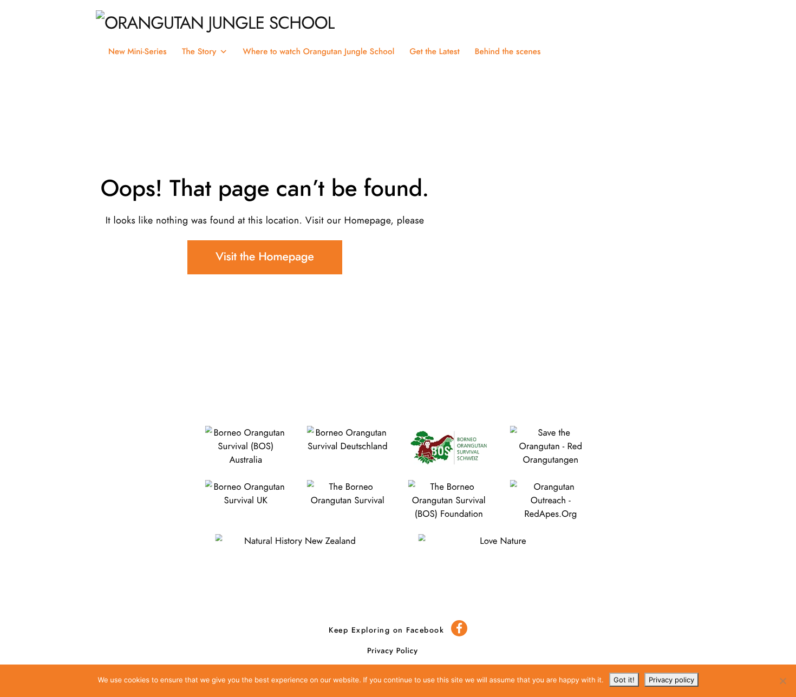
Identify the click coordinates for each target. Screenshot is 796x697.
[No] (782, 680)
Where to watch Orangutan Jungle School (319, 52)
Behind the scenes (508, 52)
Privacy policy (671, 679)
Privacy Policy (392, 651)
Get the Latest (434, 52)
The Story (199, 52)
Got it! (624, 679)
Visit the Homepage (265, 257)
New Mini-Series (137, 52)
